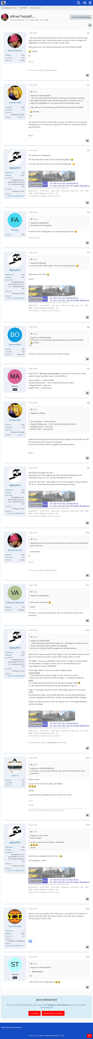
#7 (88, 369)
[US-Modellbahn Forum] (3, 3)
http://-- (20, 117)
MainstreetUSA (18, 20)
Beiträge (8, 55)
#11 (87, 585)
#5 (88, 252)
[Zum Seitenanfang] (89, 1036)
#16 (87, 957)
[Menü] (90, 3)
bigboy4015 (52, 742)
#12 (87, 630)
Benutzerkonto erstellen (53, 1013)
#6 (88, 327)
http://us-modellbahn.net (15, 196)
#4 (88, 212)
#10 (87, 532)
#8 (88, 403)
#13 (87, 758)
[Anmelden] (84, 3)
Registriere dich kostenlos (58, 1005)
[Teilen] (90, 25)
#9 (88, 468)
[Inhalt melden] (87, 75)
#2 (88, 85)
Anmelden (35, 1013)
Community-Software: (46, 1035)
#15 (87, 909)
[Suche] (78, 3)
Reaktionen (9, 173)
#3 (88, 150)
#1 (88, 33)
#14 (87, 825)
